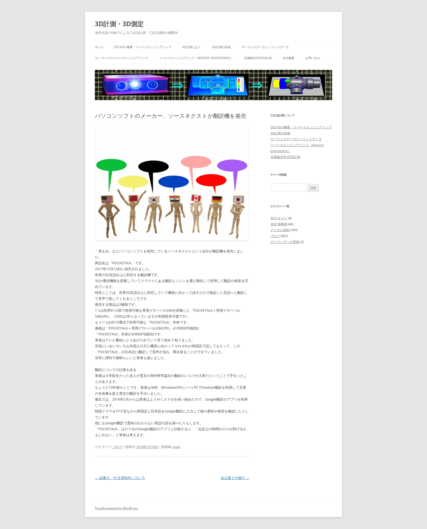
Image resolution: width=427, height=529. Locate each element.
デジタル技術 (280, 230)
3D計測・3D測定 (119, 23)
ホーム (99, 47)
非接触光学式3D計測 (258, 58)
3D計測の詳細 (221, 47)
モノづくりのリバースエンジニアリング (121, 58)
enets (176, 447)
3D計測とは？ (191, 47)
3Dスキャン (278, 218)
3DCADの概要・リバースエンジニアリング (142, 47)
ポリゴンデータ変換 (284, 242)
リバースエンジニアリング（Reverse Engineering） (196, 58)
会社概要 (288, 58)
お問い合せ (312, 58)
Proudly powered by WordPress (116, 508)
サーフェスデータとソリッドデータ (265, 47)
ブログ (117, 447)
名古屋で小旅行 (235, 477)
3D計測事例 (278, 224)
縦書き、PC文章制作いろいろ (120, 477)
